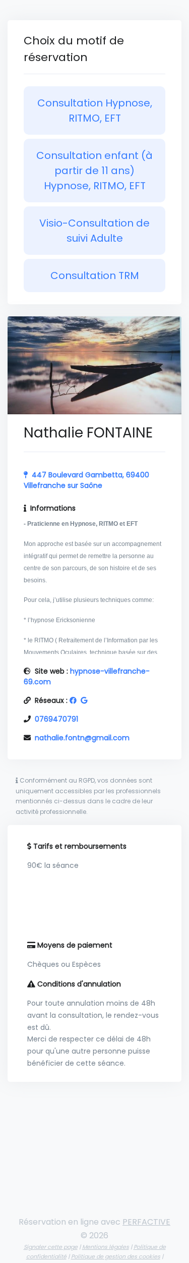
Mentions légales (105, 1247)
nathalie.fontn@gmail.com (82, 738)
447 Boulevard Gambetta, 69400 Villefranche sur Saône (86, 480)
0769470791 (56, 719)
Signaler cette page (51, 1247)
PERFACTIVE (146, 1222)
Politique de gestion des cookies (115, 1256)
